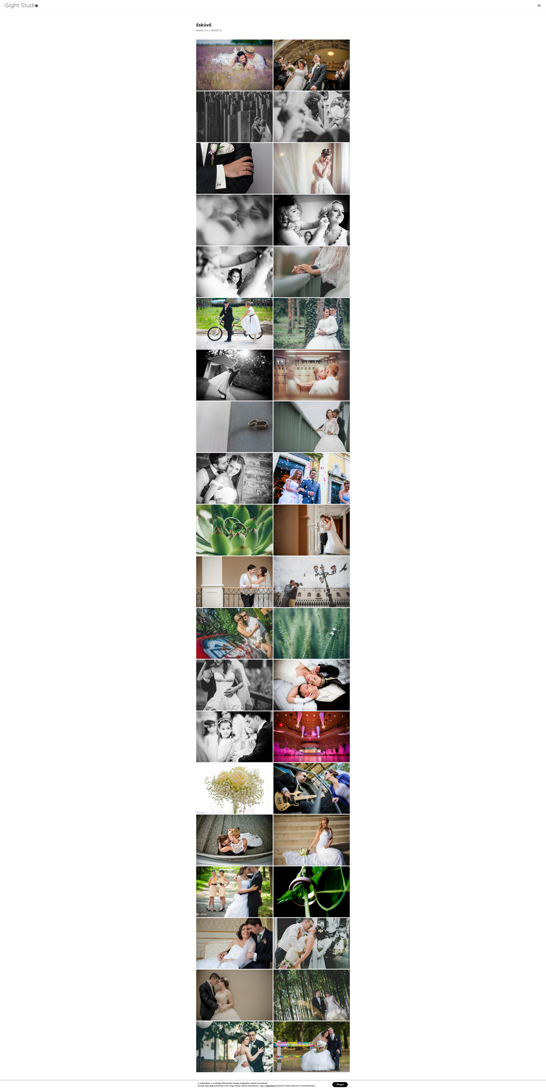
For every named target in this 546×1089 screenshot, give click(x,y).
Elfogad (340, 1084)
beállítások (271, 1086)
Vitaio (206, 30)
